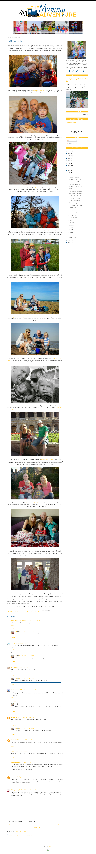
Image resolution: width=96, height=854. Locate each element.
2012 (69, 242)
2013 (69, 240)
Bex (16, 631)
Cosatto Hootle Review (75, 200)
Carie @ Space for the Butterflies (19, 643)
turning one (25, 136)
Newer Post (11, 824)
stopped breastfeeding (17, 317)
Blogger (51, 846)
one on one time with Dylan (42, 550)
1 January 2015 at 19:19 (28, 762)
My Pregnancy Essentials (75, 191)
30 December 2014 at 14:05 (32, 620)
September (72, 217)
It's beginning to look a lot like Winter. (78, 210)
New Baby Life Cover (74, 184)
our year (37, 611)
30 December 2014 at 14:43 (21, 667)
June (70, 225)
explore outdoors (44, 274)
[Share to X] (46, 610)
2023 (69, 151)
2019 (69, 160)
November (72, 213)
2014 (14, 610)
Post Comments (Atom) (20, 831)
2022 (69, 153)
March (71, 232)
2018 (69, 163)
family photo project (24, 610)
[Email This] (43, 610)
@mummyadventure (71, 122)
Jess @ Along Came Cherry (18, 620)
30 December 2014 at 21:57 (26, 631)
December (72, 175)
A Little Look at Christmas (75, 186)
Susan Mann (14, 739)
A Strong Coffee (15, 717)
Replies (14, 628)
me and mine (28, 611)
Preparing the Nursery (74, 198)
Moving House (72, 207)
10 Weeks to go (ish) (74, 181)
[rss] (84, 71)
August (71, 220)
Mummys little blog (16, 777)
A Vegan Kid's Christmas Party (76, 193)
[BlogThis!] (44, 610)
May (70, 227)
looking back (18, 611)
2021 (69, 156)
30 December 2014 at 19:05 (27, 717)
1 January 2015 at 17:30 (21, 751)
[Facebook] (70, 71)
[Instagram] (73, 71)
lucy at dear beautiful (16, 689)
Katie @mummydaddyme (17, 790)
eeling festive (21, 593)
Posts (69, 140)
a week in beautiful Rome (47, 459)
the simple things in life (38, 90)
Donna (12, 751)
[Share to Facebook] (47, 610)
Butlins (37, 187)
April (70, 230)
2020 (69, 158)
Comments (71, 143)
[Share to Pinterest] (49, 610)
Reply (12, 625)
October (71, 215)
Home (35, 824)
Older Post (59, 824)
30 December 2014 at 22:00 (26, 728)
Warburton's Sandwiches (75, 205)
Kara (12, 667)
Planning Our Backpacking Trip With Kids (76, 80)
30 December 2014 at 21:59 (26, 704)
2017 (69, 165)
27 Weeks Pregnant (74, 203)
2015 (69, 170)
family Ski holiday (49, 231)
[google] (81, 71)
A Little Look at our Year (75, 179)
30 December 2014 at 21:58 (26, 678)
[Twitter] (77, 71)
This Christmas (72, 188)
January (71, 237)
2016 (69, 168)
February (71, 234)
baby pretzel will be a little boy (34, 502)
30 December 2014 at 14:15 (35, 643)
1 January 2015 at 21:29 (27, 777)
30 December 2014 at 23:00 (24, 739)
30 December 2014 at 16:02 (29, 689)
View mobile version (35, 827)
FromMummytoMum (16, 762)
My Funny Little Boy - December (77, 196)
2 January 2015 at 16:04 (30, 790)
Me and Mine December (75, 177)
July (70, 222)
